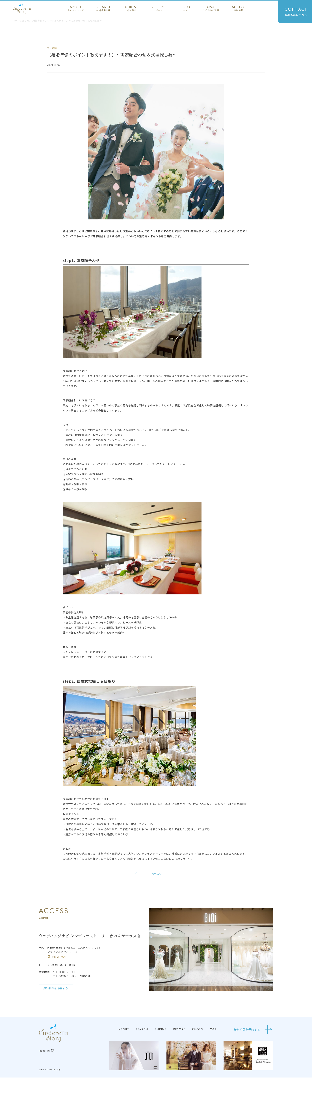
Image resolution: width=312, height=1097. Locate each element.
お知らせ (24, 20)
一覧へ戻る (156, 874)
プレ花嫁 (52, 48)
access (239, 8)
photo (183, 8)
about (76, 8)
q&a (211, 8)
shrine (132, 8)
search (104, 8)
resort (158, 8)
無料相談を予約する (55, 988)
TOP (16, 20)
